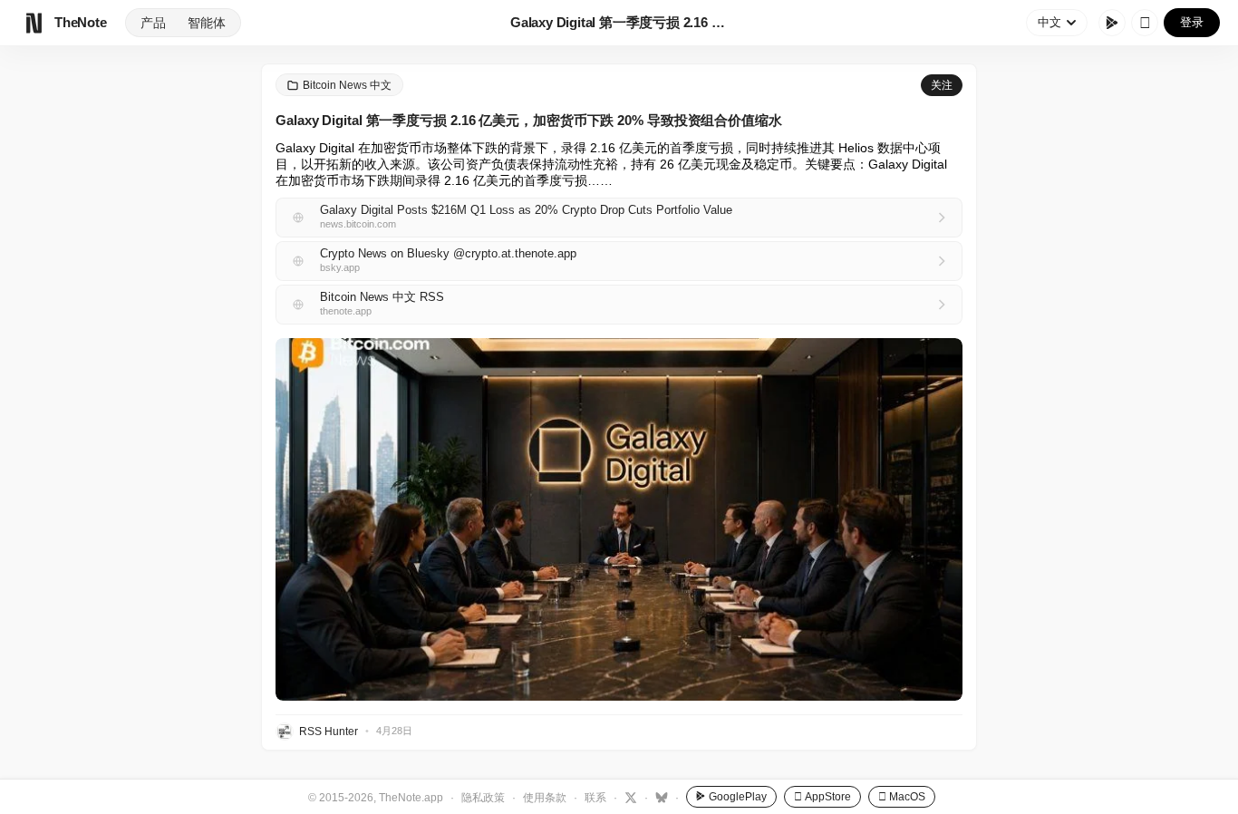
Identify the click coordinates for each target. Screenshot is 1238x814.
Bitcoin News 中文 (347, 85)
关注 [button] (942, 85)
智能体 (207, 22)
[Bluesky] (659, 796)
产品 (153, 22)
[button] (619, 519)
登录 (1192, 22)
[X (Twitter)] (628, 796)
